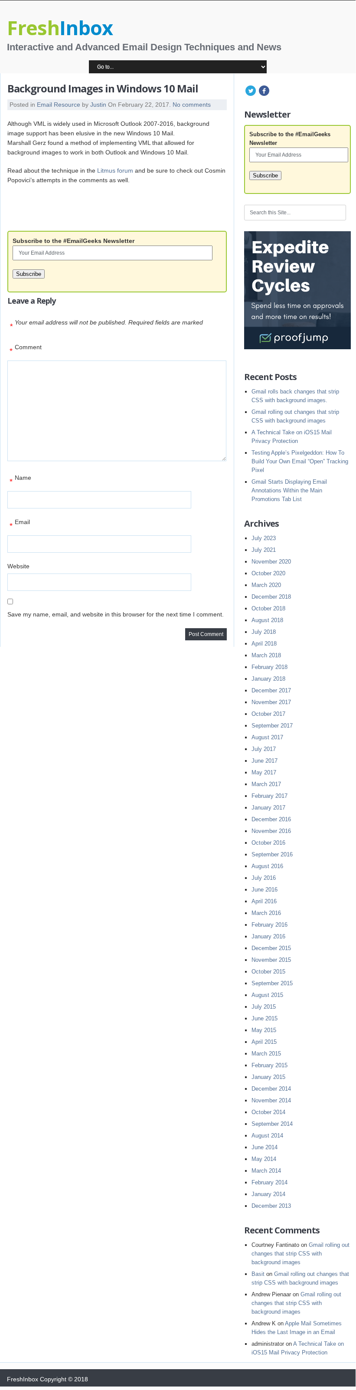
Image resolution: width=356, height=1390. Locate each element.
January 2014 (268, 1194)
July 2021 (263, 550)
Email (20, 524)
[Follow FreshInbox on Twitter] (250, 95)
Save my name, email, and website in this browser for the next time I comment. (115, 614)
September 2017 (272, 725)
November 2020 (271, 561)
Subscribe (28, 274)
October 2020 (268, 573)
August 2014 (267, 1135)
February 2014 (269, 1182)
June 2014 (264, 1147)
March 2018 (266, 655)
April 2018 (264, 643)
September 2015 (272, 983)
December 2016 (271, 819)
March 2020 (266, 585)
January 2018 (268, 678)
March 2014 (266, 1170)
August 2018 (267, 620)
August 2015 (267, 995)
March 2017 (266, 784)
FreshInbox (22, 1379)
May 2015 (263, 1030)
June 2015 (264, 1018)
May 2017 (263, 772)
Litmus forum (115, 170)
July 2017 (263, 749)
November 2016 (271, 831)
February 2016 (269, 924)
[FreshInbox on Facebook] (263, 95)
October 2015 (268, 971)
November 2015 (271, 960)
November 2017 (271, 702)
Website (18, 566)
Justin (98, 104)
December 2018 (271, 596)
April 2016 (264, 901)
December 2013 (271, 1206)
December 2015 (271, 948)
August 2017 (267, 737)
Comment (26, 349)
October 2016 (268, 842)
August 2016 (267, 866)
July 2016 (263, 878)
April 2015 (264, 1042)
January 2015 (268, 1077)
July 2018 (263, 632)
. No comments (190, 104)
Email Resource (58, 104)
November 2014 (271, 1100)
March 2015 (266, 1053)
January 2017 (268, 807)
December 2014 (271, 1088)
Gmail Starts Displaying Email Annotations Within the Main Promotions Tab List (289, 490)
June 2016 (264, 889)
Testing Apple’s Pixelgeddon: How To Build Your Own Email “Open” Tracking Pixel (299, 461)
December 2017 (271, 690)
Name (20, 480)
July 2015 (263, 1006)
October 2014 (268, 1112)
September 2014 (272, 1124)
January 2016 (268, 936)
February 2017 (269, 796)
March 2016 (266, 913)
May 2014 (263, 1159)
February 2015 (269, 1065)
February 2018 (269, 667)
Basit (258, 1274)
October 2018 (268, 608)
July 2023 (263, 538)
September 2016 (272, 854)
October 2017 (268, 714)
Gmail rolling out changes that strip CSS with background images (300, 1253)
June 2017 (264, 760)
